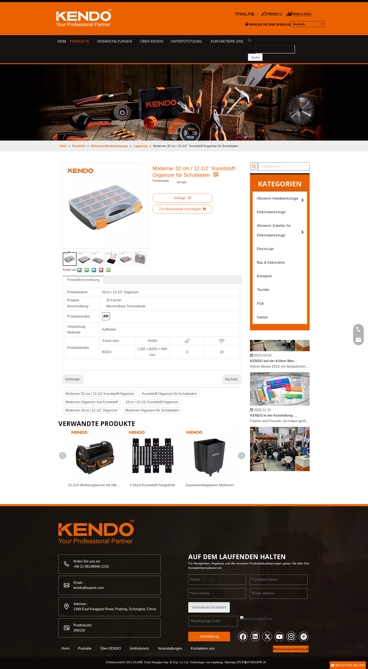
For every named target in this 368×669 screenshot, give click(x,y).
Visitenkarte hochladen (209, 607)
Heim (65, 648)
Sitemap (230, 662)
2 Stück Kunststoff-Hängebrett (152, 485)
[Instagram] (291, 636)
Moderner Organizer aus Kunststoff (91, 402)
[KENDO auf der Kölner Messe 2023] (280, 346)
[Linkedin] (255, 636)
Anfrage (180, 198)
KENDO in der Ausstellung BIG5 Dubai (274, 412)
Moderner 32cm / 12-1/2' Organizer (91, 410)
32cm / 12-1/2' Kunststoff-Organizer (151, 402)
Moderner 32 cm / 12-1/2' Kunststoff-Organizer (99, 394)
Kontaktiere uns (202, 648)
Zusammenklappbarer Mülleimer (209, 485)
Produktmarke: (160, 180)
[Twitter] (267, 636)
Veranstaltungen (170, 648)
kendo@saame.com (88, 588)
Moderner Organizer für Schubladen (152, 410)
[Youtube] (279, 636)
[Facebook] (243, 636)
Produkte (85, 648)
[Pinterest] (303, 636)
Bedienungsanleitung (289, 649)
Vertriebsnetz (139, 648)
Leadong (217, 662)
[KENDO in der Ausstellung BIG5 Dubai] (280, 401)
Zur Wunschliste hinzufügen (180, 209)
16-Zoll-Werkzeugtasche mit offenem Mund (94, 485)
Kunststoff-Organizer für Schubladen (169, 394)
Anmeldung (209, 636)
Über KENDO (110, 648)
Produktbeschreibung (83, 280)
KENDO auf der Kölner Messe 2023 (274, 357)
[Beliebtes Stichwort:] (254, 166)
